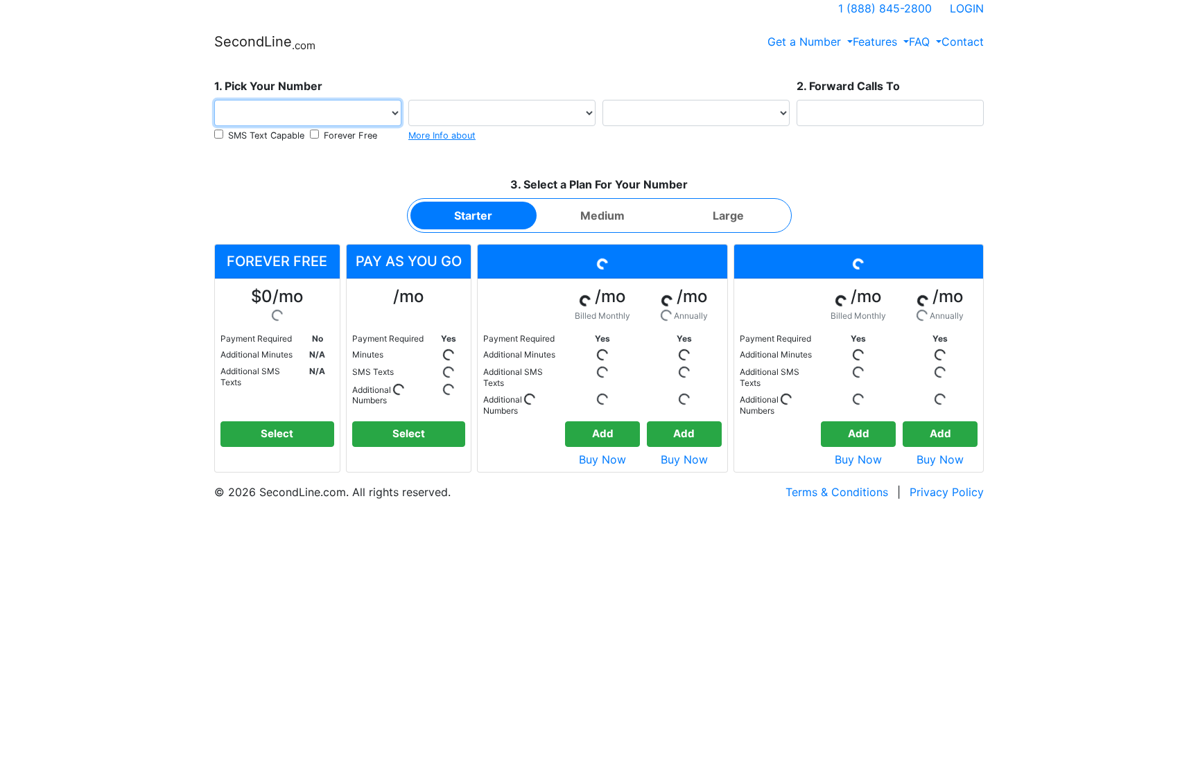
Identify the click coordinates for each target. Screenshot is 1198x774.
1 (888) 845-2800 (885, 8)
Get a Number (805, 42)
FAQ (921, 42)
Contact (962, 42)
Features (877, 42)
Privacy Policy (947, 492)
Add (603, 433)
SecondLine (264, 42)
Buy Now (602, 459)
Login (967, 8)
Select (277, 433)
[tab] (473, 215)
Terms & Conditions (836, 492)
